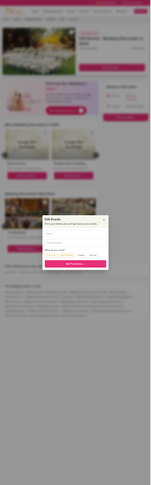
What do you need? (55, 250)
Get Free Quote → (75, 263)
